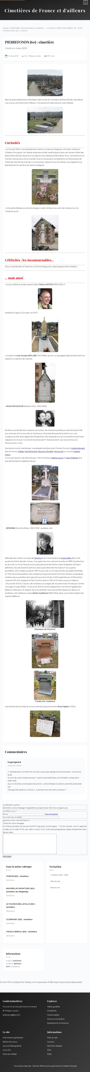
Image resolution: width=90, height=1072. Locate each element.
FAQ (49, 1050)
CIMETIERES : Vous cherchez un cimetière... (27, 28)
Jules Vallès (66, 558)
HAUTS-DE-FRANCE (65, 28)
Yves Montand (30, 451)
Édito (49, 1054)
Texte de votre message (13, 823)
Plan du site (55, 881)
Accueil (5, 28)
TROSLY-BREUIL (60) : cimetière (21, 932)
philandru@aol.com (11, 1015)
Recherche (55, 888)
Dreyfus (37, 558)
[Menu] (85, 2)
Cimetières (51, 1011)
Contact (50, 1042)
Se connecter (52, 814)
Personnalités (53, 1015)
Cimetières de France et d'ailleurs (45, 10)
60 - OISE (78, 28)
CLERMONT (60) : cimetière (19, 919)
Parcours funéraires (56, 1019)
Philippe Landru (34, 56)
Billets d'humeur (10, 1042)
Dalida (21, 451)
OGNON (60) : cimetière (17, 876)
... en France (50, 28)
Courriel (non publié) (12, 817)
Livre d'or (7, 1050)
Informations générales (13, 1038)
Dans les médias (10, 1054)
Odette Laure (57, 458)
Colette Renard (78, 448)
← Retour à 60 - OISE (59, 875)
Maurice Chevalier (45, 451)
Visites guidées (53, 1007)
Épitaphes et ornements (57, 1023)
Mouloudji (58, 451)
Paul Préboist (72, 458)
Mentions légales (54, 1046)
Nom (5, 814)
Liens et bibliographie (12, 1046)
